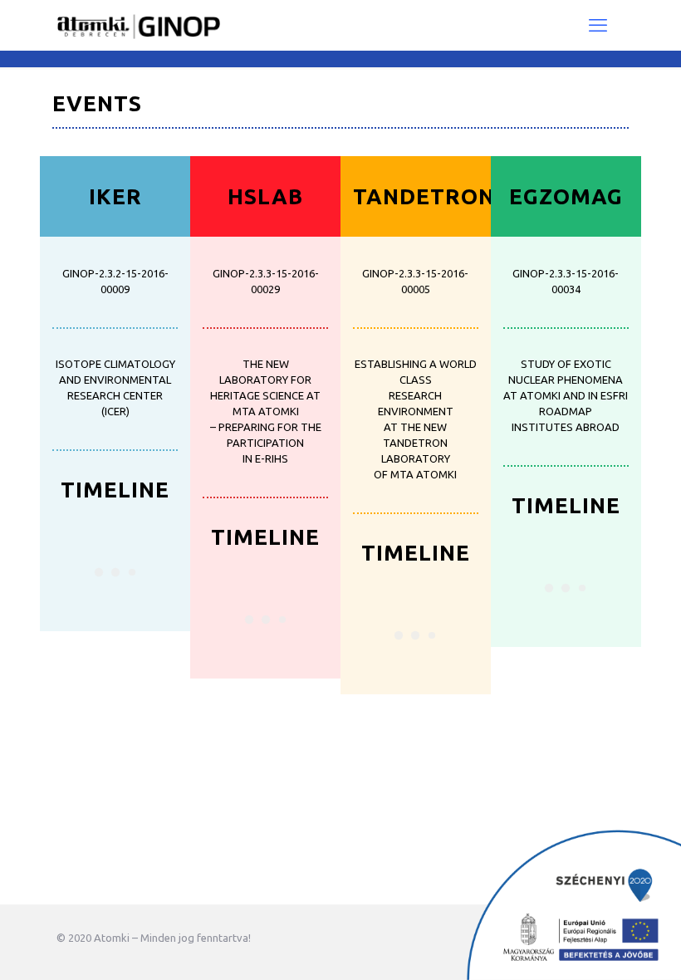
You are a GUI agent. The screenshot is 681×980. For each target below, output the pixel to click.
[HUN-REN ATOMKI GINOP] (138, 25)
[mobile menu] (598, 25)
